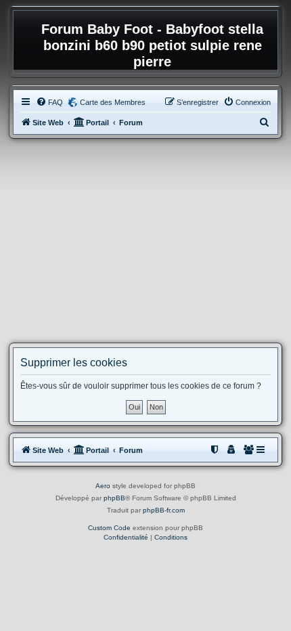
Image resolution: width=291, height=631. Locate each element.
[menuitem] (49, 102)
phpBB (114, 498)
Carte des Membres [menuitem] (113, 102)
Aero (102, 485)
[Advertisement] (145, 241)
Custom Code (109, 527)
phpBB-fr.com (164, 510)
